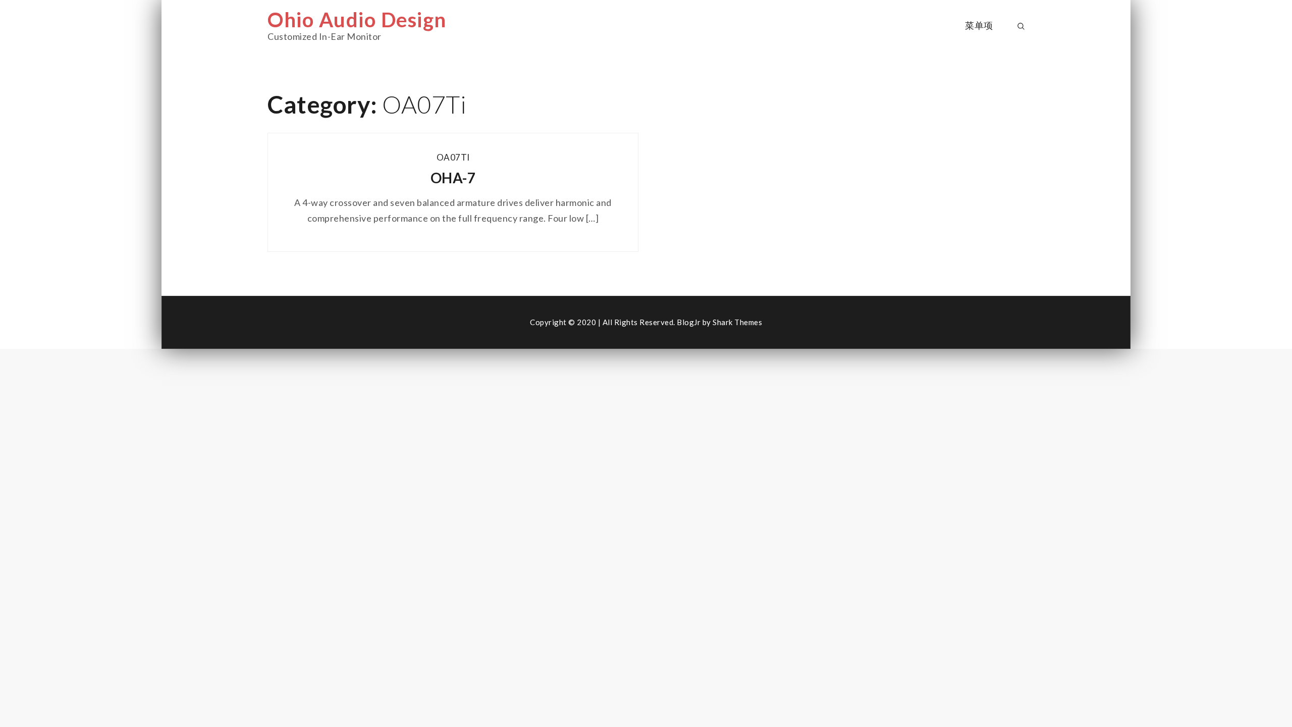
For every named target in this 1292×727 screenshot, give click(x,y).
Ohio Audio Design (357, 20)
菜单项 (979, 25)
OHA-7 (453, 177)
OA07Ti (453, 157)
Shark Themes (737, 322)
